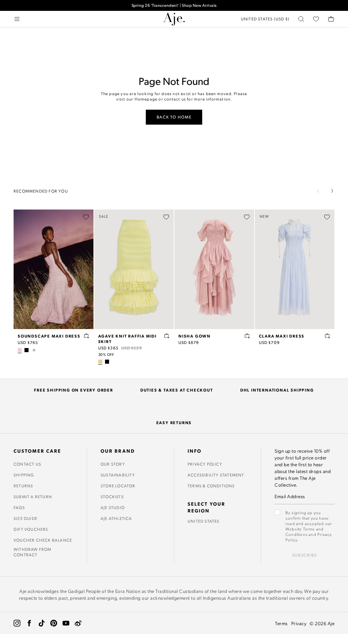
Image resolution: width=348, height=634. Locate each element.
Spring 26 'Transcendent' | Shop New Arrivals (174, 5)
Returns (23, 485)
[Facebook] (29, 623)
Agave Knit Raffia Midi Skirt (127, 338)
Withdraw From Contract (33, 551)
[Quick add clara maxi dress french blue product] (327, 336)
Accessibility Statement (216, 474)
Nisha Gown (194, 336)
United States (204, 521)
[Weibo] (78, 623)
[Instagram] (17, 623)
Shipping (24, 474)
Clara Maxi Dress (282, 336)
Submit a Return (33, 496)
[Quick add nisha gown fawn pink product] (247, 336)
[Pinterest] (53, 623)
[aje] (174, 19)
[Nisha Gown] (214, 269)
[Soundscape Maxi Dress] (53, 269)
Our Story (113, 464)
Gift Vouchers (31, 529)
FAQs (19, 507)
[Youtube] (66, 623)
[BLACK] (26, 350)
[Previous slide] (318, 191)
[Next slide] (332, 191)
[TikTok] (41, 623)
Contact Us (27, 464)
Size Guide (25, 518)
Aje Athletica (116, 518)
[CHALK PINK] (20, 350)
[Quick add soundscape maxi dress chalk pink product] (86, 336)
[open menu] (17, 19)
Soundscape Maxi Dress (49, 336)
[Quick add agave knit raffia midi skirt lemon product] (167, 336)
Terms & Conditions (211, 485)
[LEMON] (100, 362)
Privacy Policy (205, 464)
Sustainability (118, 474)
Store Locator (118, 485)
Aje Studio (113, 507)
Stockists (112, 496)
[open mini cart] (331, 19)
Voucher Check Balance (43, 540)
